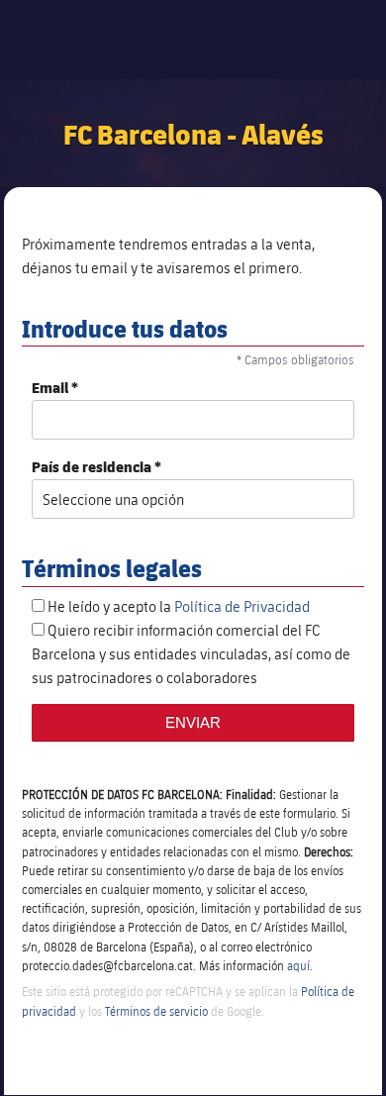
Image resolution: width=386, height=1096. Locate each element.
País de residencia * (96, 466)
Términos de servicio (156, 1011)
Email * (55, 387)
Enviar (193, 722)
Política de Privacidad (242, 606)
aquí (298, 965)
